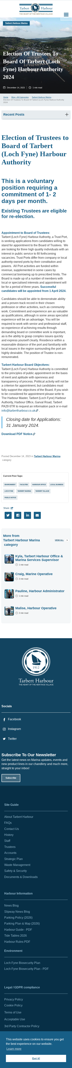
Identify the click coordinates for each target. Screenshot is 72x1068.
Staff (7, 840)
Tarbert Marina (24, 491)
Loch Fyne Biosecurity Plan (22, 962)
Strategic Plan (13, 859)
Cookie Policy (13, 1005)
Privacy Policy (13, 999)
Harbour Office (39, 484)
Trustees (10, 846)
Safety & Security (15, 870)
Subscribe (11, 778)
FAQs (8, 822)
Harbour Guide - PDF (18, 929)
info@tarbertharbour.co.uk (18, 410)
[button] (66, 15)
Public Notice (10, 497)
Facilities (24, 484)
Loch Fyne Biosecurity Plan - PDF (26, 968)
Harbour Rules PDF (17, 941)
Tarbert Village (42, 491)
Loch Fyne (9, 491)
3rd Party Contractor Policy (21, 1026)
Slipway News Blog (17, 911)
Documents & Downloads (21, 877)
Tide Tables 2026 (15, 935)
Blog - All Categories (20, 97)
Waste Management (17, 864)
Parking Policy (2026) (18, 917)
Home (5, 97)
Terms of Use (12, 1012)
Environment (10, 484)
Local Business (56, 484)
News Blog (11, 905)
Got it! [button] (36, 1058)
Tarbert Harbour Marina (16, 23)
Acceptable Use (14, 1019)
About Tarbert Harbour (18, 816)
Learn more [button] (13, 1048)
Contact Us (11, 828)
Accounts (10, 852)
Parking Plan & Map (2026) (22, 923)
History (8, 834)
